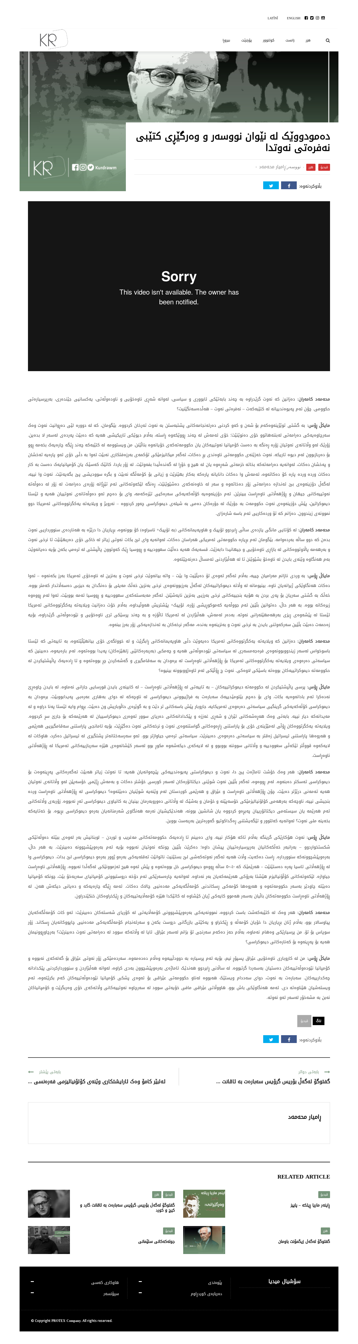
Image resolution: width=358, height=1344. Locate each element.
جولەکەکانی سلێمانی (156, 1241)
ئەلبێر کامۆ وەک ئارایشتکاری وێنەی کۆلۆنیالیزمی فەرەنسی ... (97, 1081)
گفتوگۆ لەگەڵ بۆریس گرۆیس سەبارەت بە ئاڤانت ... (273, 1081)
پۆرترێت (246, 40)
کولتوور (268, 40)
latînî (273, 18)
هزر (308, 40)
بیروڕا (226, 40)
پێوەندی (215, 1282)
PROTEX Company (66, 1321)
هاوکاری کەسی (105, 1282)
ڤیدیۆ (324, 167)
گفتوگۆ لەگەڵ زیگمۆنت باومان (304, 1241)
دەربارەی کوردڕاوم (206, 1294)
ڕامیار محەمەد (272, 166)
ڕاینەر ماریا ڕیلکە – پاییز (310, 1205)
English (293, 18)
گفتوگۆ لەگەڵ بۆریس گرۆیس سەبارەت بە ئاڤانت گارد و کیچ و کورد (127, 1207)
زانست (290, 40)
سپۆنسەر (111, 1294)
